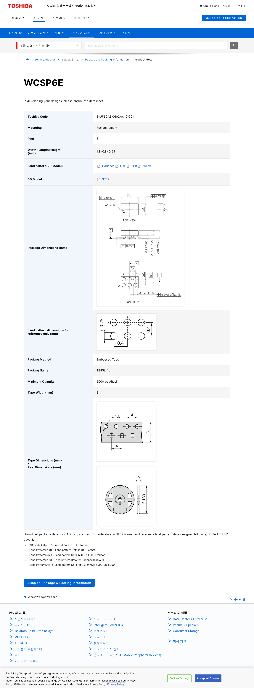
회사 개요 (180, 641)
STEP (106, 179)
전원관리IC (101, 631)
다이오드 (20, 655)
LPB (134, 166)
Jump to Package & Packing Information (59, 583)
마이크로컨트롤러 (26, 661)
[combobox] (156, 45)
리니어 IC (100, 637)
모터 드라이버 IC (105, 619)
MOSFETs (21, 637)
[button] (217, 6)
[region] (127, 678)
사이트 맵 (239, 599)
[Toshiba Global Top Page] (27, 6)
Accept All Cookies (208, 678)
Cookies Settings (179, 678)
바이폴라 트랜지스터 (28, 649)
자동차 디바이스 (25, 619)
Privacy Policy (115, 684)
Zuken (146, 166)
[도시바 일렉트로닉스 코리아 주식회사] (72, 6)
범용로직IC (101, 643)
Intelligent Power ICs (108, 625)
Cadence (108, 166)
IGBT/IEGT (22, 643)
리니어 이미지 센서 (106, 649)
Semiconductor (44, 59)
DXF (123, 166)
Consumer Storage (186, 631)
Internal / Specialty (186, 625)
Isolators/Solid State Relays (34, 631)
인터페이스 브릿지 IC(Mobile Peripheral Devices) (127, 655)
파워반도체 (22, 625)
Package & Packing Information (107, 59)
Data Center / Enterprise (190, 619)
